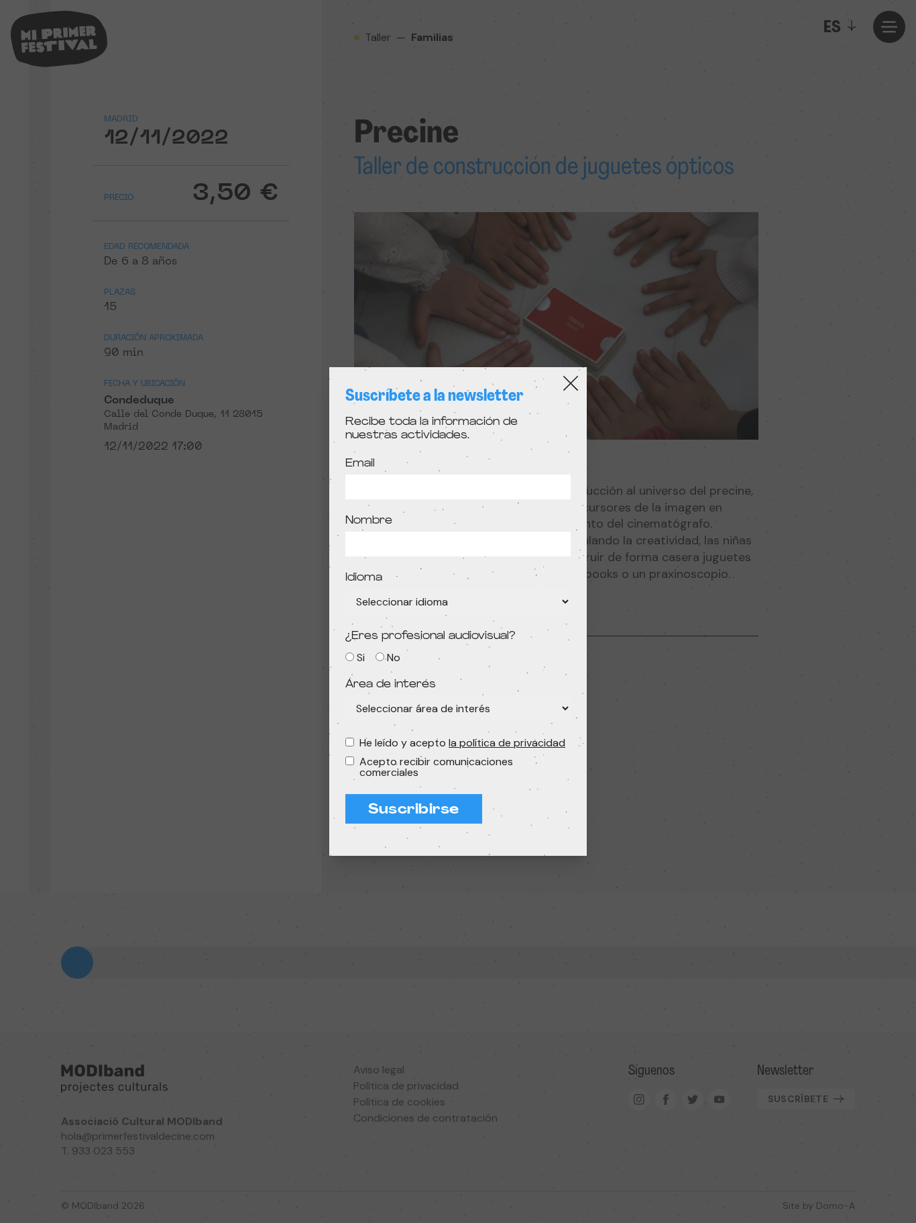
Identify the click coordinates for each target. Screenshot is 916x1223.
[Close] (570, 383)
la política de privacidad (507, 743)
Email (360, 463)
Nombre (368, 521)
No (393, 657)
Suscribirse (413, 810)
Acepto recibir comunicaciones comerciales (436, 767)
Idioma (363, 578)
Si (361, 657)
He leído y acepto (462, 743)
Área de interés (390, 684)
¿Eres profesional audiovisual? (430, 636)
